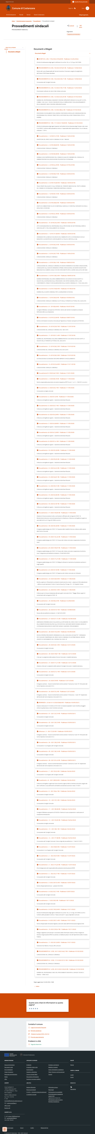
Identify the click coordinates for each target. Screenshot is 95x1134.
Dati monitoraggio (8, 1128)
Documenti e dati (8, 1067)
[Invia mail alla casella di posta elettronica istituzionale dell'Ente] (13, 1101)
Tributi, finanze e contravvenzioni (56, 1072)
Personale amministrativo (10, 1074)
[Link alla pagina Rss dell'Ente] (71, 1087)
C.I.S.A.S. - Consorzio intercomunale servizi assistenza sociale (36, 1093)
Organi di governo (8, 1072)
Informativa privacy (53, 1087)
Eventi (72, 1077)
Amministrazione (11, 15)
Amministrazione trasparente (24, 21)
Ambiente (28, 1065)
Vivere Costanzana (39, 15)
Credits (32, 1128)
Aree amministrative (9, 1065)
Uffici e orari (7, 1105)
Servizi (28, 15)
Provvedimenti (37, 21)
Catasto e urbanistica (31, 1072)
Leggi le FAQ (51, 1096)
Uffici (5, 1079)
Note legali (51, 1090)
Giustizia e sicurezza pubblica (33, 1079)
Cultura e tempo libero (31, 1074)
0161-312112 (12, 1095)
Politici (6, 1077)
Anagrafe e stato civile (31, 1067)
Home (13, 21)
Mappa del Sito (44, 1128)
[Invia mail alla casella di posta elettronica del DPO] (14, 1116)
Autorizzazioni (29, 1070)
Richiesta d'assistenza (53, 1102)
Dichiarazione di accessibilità (55, 1092)
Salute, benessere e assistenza (56, 1070)
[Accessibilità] (4, 1129)
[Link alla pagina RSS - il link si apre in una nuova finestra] (75, 8)
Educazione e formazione (32, 1077)
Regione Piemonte (10, 2)
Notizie (72, 1065)
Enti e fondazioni (8, 1070)
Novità (21, 15)
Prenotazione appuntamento (55, 1100)
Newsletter (73, 1089)
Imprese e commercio (53, 1065)
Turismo (50, 1074)
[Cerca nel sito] (86, 8)
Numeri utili (7, 1108)
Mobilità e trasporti (53, 1067)
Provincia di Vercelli (31, 1090)
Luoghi (72, 1075)
